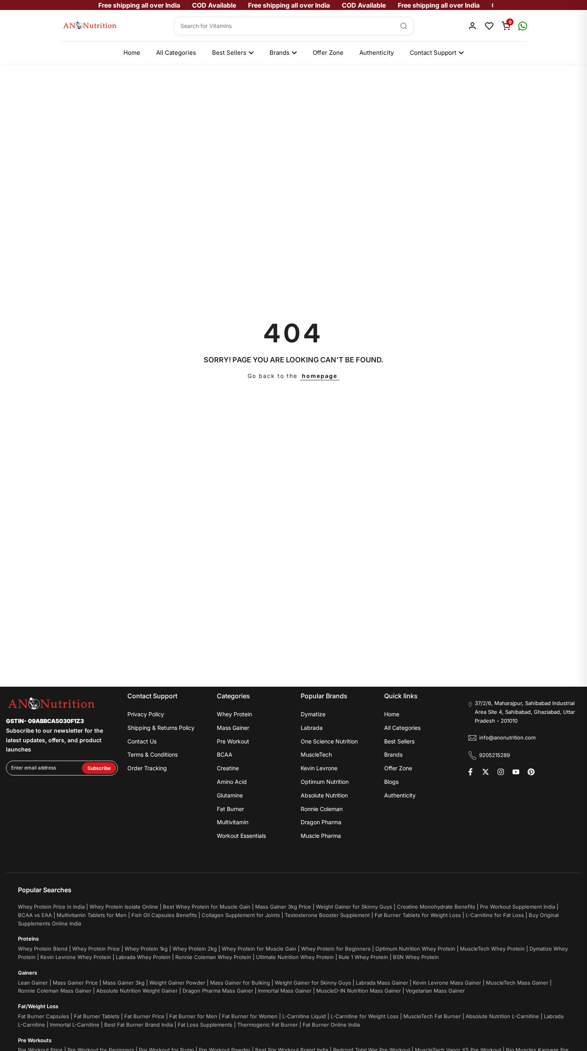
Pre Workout (233, 741)
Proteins (28, 938)
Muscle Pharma (321, 835)
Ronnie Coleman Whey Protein (213, 957)
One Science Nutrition (329, 741)
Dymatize (313, 714)
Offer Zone (328, 52)
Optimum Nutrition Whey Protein (415, 948)
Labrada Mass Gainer (382, 982)
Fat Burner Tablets (96, 1016)
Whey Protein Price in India (51, 906)
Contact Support (433, 52)
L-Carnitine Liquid (304, 1016)
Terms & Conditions (152, 754)
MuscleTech (316, 754)
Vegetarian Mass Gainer (435, 990)
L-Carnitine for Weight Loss (365, 1016)
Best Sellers (229, 52)
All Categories (176, 52)
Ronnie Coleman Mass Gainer (54, 990)
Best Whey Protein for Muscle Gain (206, 906)
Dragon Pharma (321, 822)
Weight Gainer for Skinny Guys (354, 906)
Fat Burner (230, 808)
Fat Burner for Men (193, 1016)
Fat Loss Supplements (205, 1024)
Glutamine (230, 795)
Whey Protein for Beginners (336, 948)
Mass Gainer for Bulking (240, 982)
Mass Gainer (233, 727)
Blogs (391, 781)
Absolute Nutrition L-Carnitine (502, 1016)
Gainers (27, 972)
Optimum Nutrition (325, 781)
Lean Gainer (33, 982)
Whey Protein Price (96, 948)
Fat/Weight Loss (38, 1006)
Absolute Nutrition (324, 795)
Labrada (312, 727)
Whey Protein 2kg (195, 948)
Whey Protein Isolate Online (123, 906)
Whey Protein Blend (42, 948)
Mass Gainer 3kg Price (283, 906)
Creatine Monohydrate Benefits (436, 906)
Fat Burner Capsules (43, 1016)
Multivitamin (232, 822)
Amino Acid (232, 781)
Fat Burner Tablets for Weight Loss (418, 915)
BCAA (224, 754)
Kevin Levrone (319, 768)
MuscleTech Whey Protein (492, 948)
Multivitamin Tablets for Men (92, 915)
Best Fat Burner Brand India (138, 1024)
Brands (280, 52)
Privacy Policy (145, 714)
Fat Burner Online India (331, 1024)
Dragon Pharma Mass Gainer (217, 990)
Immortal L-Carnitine (74, 1024)
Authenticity (376, 52)
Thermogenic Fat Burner (267, 1024)
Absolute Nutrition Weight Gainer (137, 990)
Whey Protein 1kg (146, 948)
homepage (319, 375)
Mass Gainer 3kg (124, 982)
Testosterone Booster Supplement (327, 915)
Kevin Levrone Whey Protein (75, 957)
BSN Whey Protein (416, 957)
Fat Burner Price (144, 1016)
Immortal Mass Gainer (284, 990)
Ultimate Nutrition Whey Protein (295, 957)
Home (131, 52)
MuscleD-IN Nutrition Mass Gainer (358, 990)
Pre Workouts (35, 1040)
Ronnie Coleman (322, 808)
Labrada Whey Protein (143, 957)
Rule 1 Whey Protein (363, 957)
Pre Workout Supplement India (517, 906)
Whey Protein (234, 714)
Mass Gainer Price (75, 982)
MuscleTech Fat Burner (432, 1016)
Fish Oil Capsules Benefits (164, 915)
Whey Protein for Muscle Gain (259, 948)
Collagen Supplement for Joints (241, 915)
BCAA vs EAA (35, 915)
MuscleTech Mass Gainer (517, 982)
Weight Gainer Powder (177, 982)
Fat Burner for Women (250, 1016)
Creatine (228, 768)
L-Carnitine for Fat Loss (495, 915)
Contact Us (142, 741)
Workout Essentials (241, 835)
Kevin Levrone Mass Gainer (447, 982)
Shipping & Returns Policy (160, 727)
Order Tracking (147, 768)
